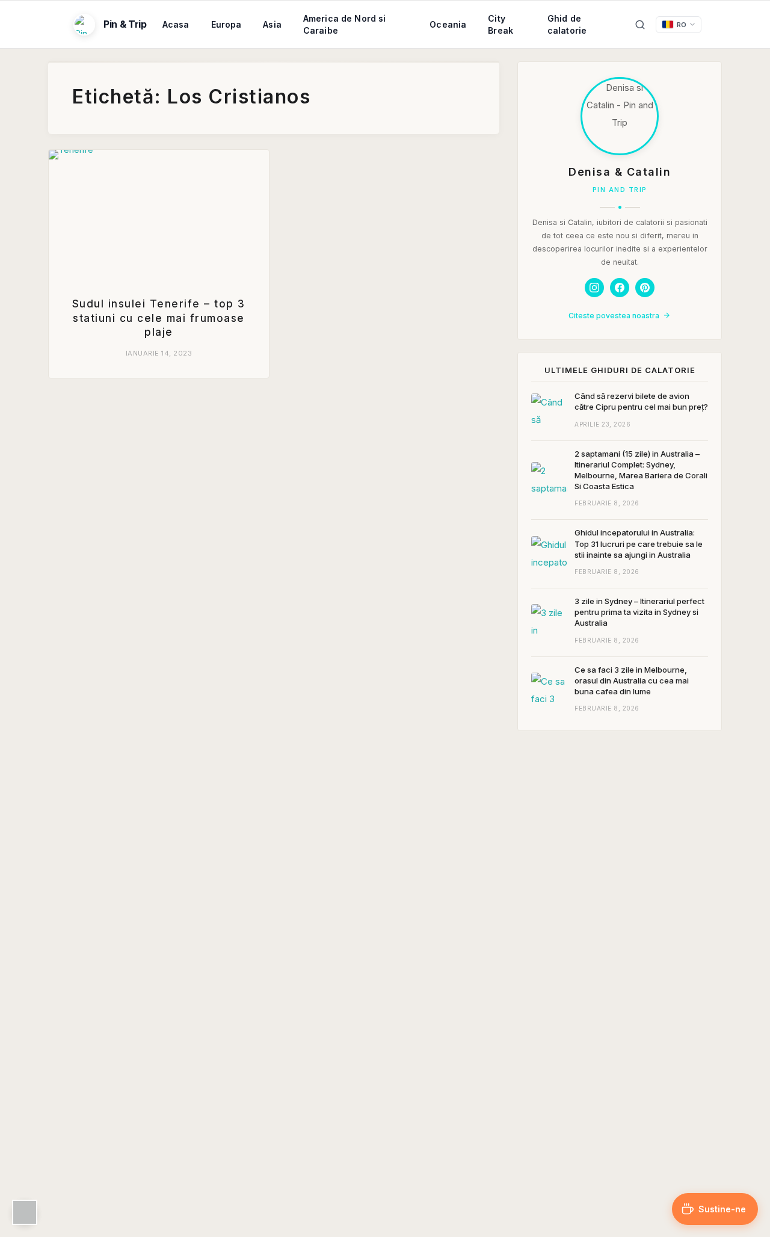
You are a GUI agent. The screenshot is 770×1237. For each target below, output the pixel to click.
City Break (500, 24)
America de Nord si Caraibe (344, 24)
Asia (272, 24)
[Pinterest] (644, 287)
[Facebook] (619, 287)
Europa (226, 24)
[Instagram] (594, 287)
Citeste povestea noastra (613, 315)
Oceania (448, 24)
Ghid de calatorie (567, 24)
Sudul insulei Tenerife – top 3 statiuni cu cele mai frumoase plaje (158, 318)
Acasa (175, 24)
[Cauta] (640, 24)
